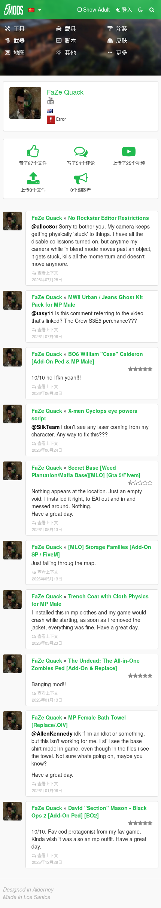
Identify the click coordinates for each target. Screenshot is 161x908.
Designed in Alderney (28, 889)
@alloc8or (44, 226)
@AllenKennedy (52, 733)
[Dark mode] (140, 9)
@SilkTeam (45, 426)
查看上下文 (47, 273)
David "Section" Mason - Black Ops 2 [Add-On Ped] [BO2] (89, 811)
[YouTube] (50, 100)
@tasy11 (42, 313)
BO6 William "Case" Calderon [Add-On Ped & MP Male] (87, 357)
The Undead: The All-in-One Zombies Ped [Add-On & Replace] (85, 664)
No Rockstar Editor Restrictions (108, 217)
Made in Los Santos (26, 897)
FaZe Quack (65, 91)
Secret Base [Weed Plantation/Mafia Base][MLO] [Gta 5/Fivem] (85, 471)
